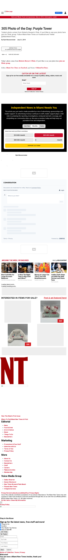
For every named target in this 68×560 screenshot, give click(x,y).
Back (2, 550)
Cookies (13, 493)
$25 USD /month (48, 135)
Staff (6, 465)
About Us (7, 458)
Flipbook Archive (9, 470)
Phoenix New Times (10, 486)
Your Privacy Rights (32, 493)
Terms (37, 91)
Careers (7, 468)
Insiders (4, 526)
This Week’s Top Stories (9, 528)
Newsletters (8, 437)
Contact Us (8, 461)
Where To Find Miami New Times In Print (14, 419)
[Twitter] (16, 159)
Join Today (4, 532)
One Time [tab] (27, 126)
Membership (8, 472)
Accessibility (20, 493)
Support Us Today (34, 145)
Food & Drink (8, 427)
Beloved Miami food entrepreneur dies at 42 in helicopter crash (34, 17)
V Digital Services (10, 489)
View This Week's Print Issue (10, 416)
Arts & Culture (9, 430)
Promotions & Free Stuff (12, 444)
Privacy (41, 91)
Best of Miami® (6, 529)
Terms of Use (8, 449)
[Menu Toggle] (2, 13)
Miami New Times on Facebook (16, 68)
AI (25, 493)
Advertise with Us (10, 446)
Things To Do (8, 434)
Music (6, 432)
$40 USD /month (19, 140)
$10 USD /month (19, 135)
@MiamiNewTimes (41, 68)
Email (24, 80)
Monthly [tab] (34, 126)
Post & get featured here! (55, 298)
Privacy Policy (9, 451)
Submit (9, 550)
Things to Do (5, 524)
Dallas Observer (9, 480)
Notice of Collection (30, 91)
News (6, 425)
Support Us (59, 12)
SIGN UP (34, 89)
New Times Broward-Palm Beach (15, 484)
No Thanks (4, 534)
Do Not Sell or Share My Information (13, 500)
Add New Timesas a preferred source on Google (13, 48)
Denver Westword (10, 482)
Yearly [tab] (42, 126)
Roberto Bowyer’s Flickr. (27, 61)
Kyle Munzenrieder (9, 40)
